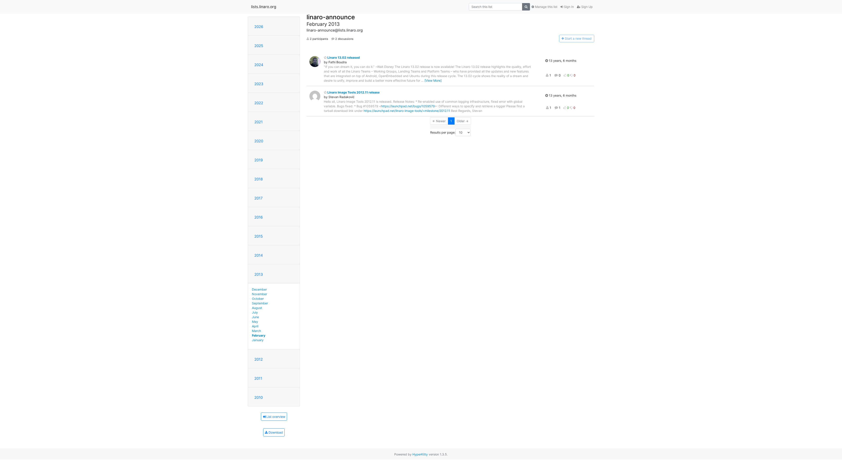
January (258, 340)
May (255, 321)
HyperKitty (420, 454)
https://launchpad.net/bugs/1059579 (408, 106)
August (257, 308)
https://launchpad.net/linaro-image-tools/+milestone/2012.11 (407, 111)
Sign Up (586, 7)
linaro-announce (331, 17)
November (259, 294)
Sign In (568, 7)
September (260, 303)
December (259, 289)
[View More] (433, 80)
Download (275, 432)
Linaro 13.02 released (343, 57)
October (258, 298)
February (258, 335)
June (255, 317)
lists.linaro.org (263, 6)
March (256, 331)
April (255, 326)
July (255, 312)
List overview (275, 416)
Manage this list (545, 7)
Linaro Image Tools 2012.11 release (353, 92)
